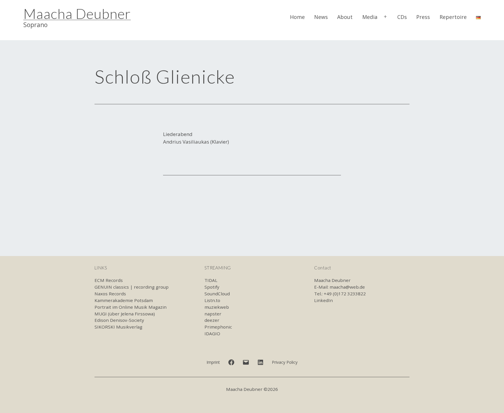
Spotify (211, 287)
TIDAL (210, 280)
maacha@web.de (347, 287)
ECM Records (108, 280)
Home (297, 16)
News (321, 16)
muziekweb (216, 307)
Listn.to (212, 300)
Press (423, 16)
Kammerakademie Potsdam (123, 300)
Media (369, 16)
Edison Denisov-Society (119, 320)
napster (212, 314)
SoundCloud (217, 293)
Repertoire (453, 16)
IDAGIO (212, 333)
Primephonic (218, 327)
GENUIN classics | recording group (131, 287)
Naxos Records (110, 293)
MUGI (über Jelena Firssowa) (124, 314)
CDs (402, 16)
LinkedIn (323, 300)
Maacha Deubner (77, 13)
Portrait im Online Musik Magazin (130, 307)
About (345, 16)
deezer (211, 320)
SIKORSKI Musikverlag (118, 327)
